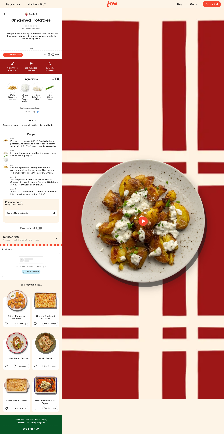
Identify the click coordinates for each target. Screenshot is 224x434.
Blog (179, 4)
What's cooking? (37, 4)
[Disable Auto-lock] (39, 228)
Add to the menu (14, 55)
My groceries (13, 4)
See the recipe (21, 324)
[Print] (49, 55)
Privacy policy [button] (41, 420)
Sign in (193, 4)
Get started (212, 4)
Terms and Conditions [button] (24, 420)
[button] (5, 14)
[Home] (112, 4)
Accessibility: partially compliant (31, 423)
